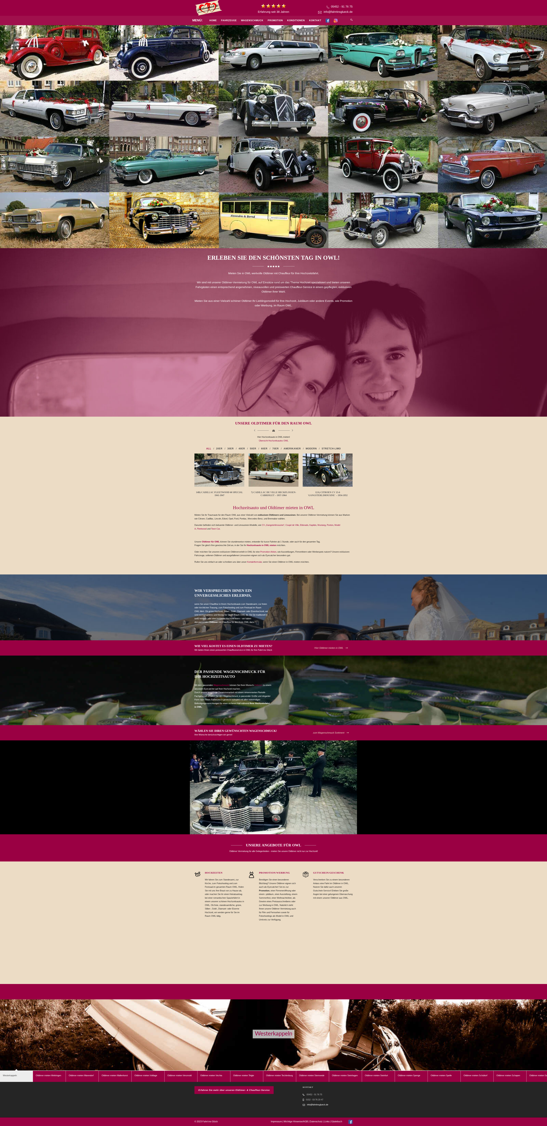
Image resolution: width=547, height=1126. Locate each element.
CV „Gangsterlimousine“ (273, 525)
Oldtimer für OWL (211, 541)
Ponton (330, 525)
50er (253, 448)
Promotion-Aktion (268, 552)
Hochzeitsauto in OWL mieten (262, 545)
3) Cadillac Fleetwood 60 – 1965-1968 (327, 492)
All (208, 448)
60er (264, 448)
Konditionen (296, 20)
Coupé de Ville (292, 525)
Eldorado (304, 525)
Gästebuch (336, 1121)
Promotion (275, 20)
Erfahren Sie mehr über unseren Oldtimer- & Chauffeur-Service (234, 1090)
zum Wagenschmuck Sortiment (328, 733)
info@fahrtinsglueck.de (338, 11)
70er (275, 448)
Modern (311, 448)
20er (219, 448)
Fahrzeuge (229, 20)
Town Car (215, 528)
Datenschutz (316, 1121)
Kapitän (312, 525)
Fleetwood (202, 528)
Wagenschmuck (252, 20)
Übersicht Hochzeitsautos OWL (273, 440)
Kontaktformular (254, 562)
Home (213, 20)
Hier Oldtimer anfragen (331, 994)
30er (230, 448)
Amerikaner (292, 448)
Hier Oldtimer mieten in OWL (328, 648)
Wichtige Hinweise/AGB (296, 1121)
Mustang (322, 525)
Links (326, 1121)
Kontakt (315, 20)
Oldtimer (258, 685)
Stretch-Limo (331, 448)
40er (242, 448)
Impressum (276, 1121)
